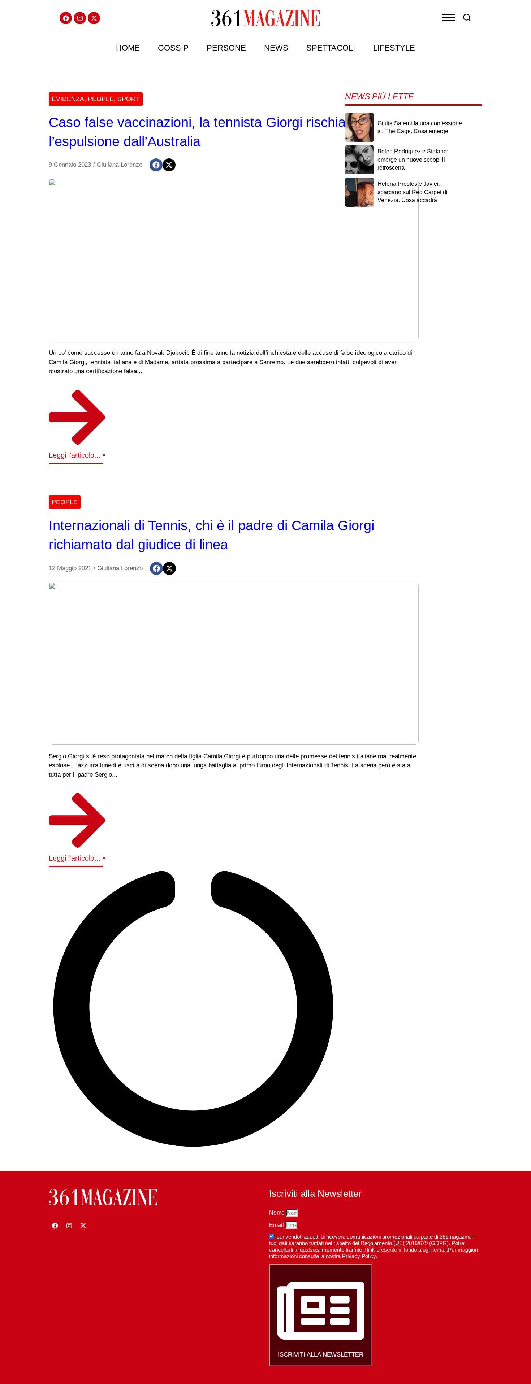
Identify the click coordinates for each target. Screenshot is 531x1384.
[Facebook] (66, 18)
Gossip (173, 47)
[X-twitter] (94, 18)
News (276, 47)
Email (277, 1225)
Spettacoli (330, 47)
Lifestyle (394, 47)
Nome (277, 1213)
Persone (226, 47)
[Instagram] (80, 18)
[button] (156, 164)
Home (128, 47)
